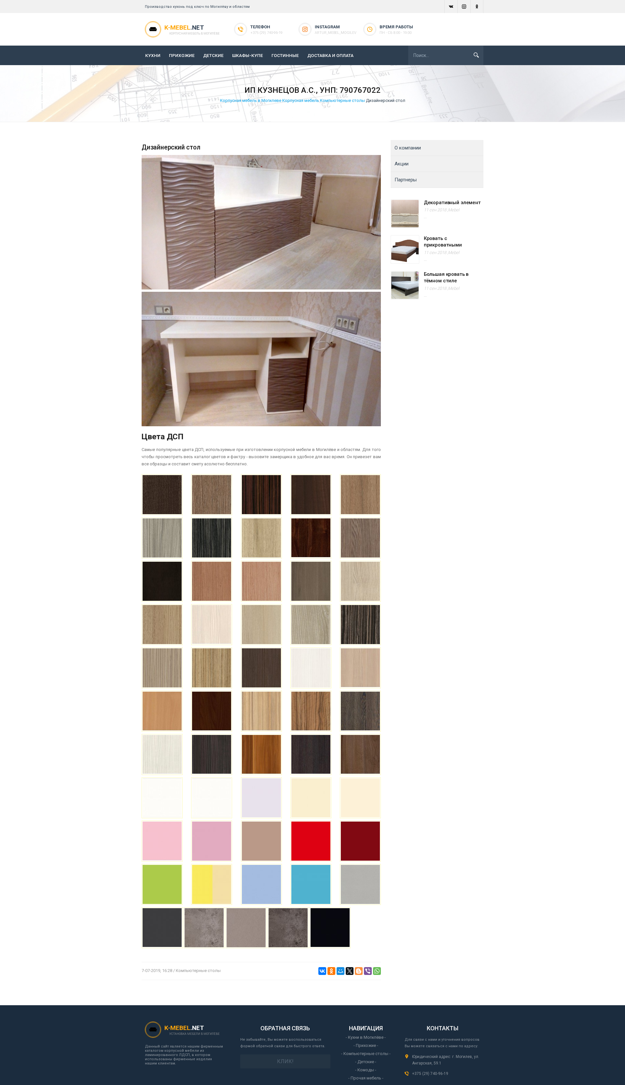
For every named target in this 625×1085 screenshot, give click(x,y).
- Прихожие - (366, 1045)
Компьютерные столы (342, 100)
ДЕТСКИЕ (213, 55)
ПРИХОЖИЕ (182, 55)
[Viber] (368, 971)
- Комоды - (365, 1069)
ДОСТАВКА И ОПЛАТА (330, 55)
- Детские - (365, 1061)
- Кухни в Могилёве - (366, 1037)
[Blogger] (359, 971)
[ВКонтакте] (322, 971)
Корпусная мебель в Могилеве (250, 100)
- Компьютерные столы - (366, 1053)
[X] (350, 971)
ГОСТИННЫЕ (285, 55)
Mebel (453, 209)
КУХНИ (152, 55)
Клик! (285, 1061)
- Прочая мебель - (365, 1078)
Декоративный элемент (452, 202)
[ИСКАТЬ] (476, 55)
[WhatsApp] (377, 971)
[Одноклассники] (331, 971)
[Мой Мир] (340, 971)
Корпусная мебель (300, 100)
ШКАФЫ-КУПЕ (247, 55)
